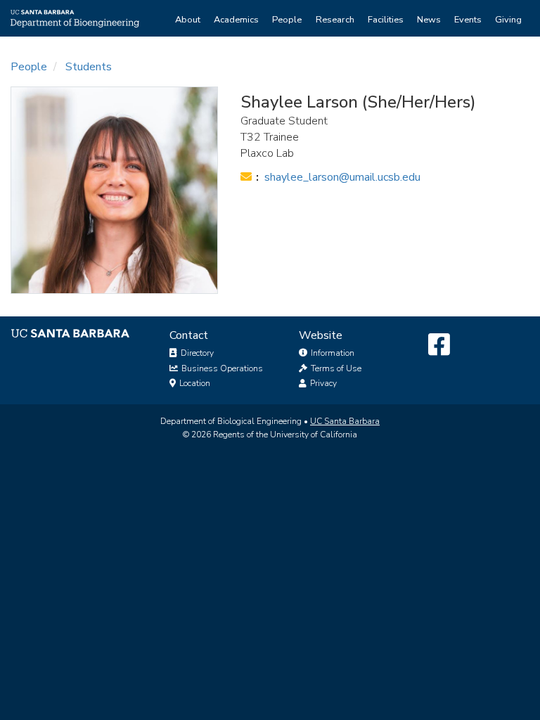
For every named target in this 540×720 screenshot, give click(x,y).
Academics (236, 19)
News (429, 19)
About (187, 19)
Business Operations (221, 368)
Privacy (322, 383)
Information (331, 353)
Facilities (386, 19)
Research (335, 19)
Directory (196, 353)
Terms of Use (335, 368)
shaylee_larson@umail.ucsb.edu (342, 177)
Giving (508, 19)
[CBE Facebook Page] (439, 345)
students (88, 67)
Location (193, 383)
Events (468, 19)
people (29, 67)
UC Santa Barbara (345, 421)
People (287, 19)
